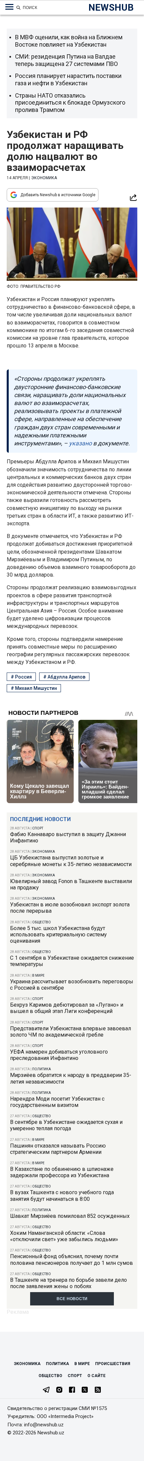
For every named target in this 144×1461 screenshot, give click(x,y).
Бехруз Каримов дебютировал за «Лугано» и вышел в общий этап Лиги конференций (66, 1008)
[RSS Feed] (98, 1390)
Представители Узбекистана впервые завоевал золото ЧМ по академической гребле (70, 1031)
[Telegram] (46, 1390)
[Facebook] (72, 1390)
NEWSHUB (111, 7)
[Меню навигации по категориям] (9, 7)
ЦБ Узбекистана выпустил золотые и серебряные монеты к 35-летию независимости (71, 860)
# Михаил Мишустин (34, 688)
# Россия (21, 677)
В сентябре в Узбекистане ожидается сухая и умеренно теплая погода (66, 1125)
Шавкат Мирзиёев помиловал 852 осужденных (70, 1216)
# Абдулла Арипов (64, 677)
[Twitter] (85, 1390)
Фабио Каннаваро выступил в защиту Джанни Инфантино (68, 837)
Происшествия (112, 1363)
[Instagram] (59, 1390)
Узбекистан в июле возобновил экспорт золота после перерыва (70, 907)
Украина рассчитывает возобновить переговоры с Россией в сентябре (71, 984)
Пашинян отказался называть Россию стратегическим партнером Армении (58, 1149)
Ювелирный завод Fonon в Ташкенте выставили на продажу (71, 884)
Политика (41, 1069)
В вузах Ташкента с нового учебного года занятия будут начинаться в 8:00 (62, 1195)
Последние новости (40, 819)
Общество (41, 922)
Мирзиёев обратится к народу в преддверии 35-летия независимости (70, 1078)
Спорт (37, 828)
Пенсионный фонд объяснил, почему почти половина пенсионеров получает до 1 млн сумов (71, 1259)
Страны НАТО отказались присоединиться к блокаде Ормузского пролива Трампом (70, 102)
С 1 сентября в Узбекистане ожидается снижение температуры (72, 961)
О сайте (96, 1375)
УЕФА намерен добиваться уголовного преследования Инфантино (59, 1055)
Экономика (43, 851)
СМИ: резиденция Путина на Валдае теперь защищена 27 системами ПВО (66, 60)
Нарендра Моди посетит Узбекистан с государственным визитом (57, 1102)
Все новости (72, 1298)
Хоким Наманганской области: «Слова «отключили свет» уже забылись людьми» (64, 1236)
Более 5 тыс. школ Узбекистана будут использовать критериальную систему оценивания (58, 934)
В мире (38, 975)
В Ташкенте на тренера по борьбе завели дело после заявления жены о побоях (68, 1283)
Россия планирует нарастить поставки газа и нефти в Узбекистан (68, 79)
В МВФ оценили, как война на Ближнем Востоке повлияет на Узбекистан (69, 41)
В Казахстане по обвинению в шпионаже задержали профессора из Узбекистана (62, 1172)
